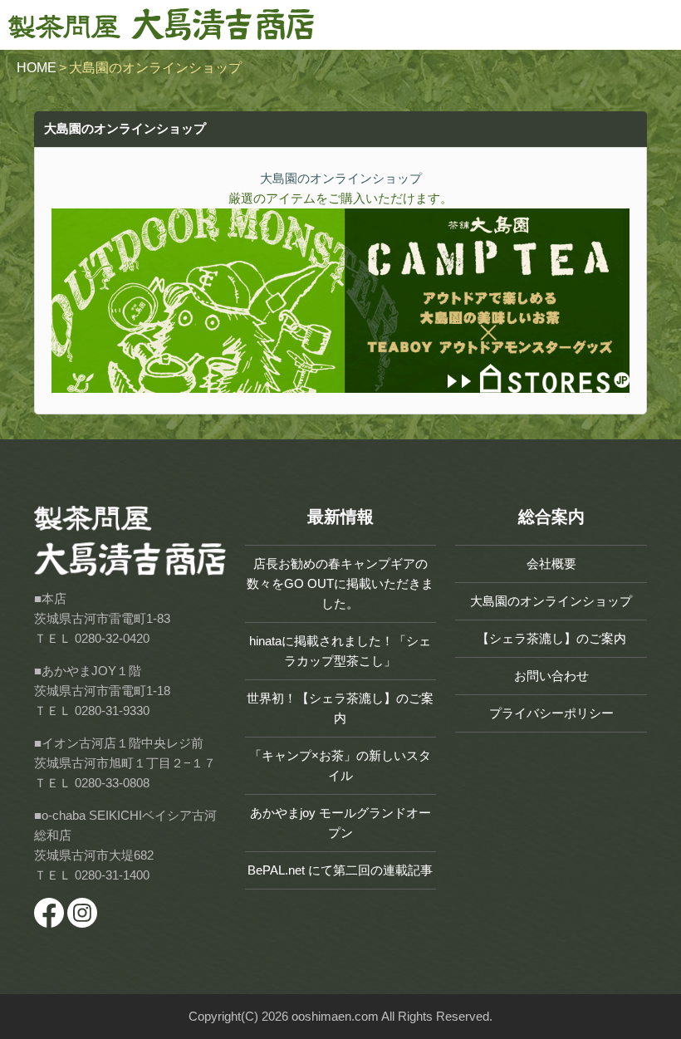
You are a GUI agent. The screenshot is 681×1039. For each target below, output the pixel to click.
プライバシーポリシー (551, 713)
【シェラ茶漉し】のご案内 (551, 638)
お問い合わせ (551, 676)
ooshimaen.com (335, 1016)
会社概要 (551, 563)
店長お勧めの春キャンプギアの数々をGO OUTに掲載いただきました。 (340, 583)
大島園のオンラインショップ (551, 601)
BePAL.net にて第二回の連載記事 (340, 870)
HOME (36, 68)
